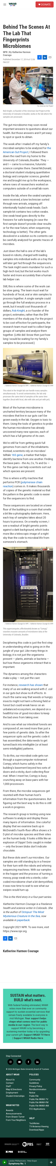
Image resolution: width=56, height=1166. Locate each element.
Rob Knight (18, 310)
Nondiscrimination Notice (37, 1091)
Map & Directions (14, 1089)
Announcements (14, 1113)
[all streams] (52, 1162)
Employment (12, 1092)
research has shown (31, 685)
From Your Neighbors (16, 1120)
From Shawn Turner (15, 1117)
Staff (8, 1086)
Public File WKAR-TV (38, 1099)
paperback (23, 920)
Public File (34, 1096)
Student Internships (15, 1096)
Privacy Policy (35, 1086)
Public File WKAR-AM (39, 1105)
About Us (10, 1079)
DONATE (46, 4)
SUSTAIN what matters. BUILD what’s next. (28, 997)
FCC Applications (37, 1109)
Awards (9, 1110)
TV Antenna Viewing (39, 1126)
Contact (9, 1083)
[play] (4, 1162)
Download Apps (36, 1130)
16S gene (17, 455)
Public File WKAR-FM (38, 1102)
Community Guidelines (34, 1081)
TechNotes (34, 1123)
